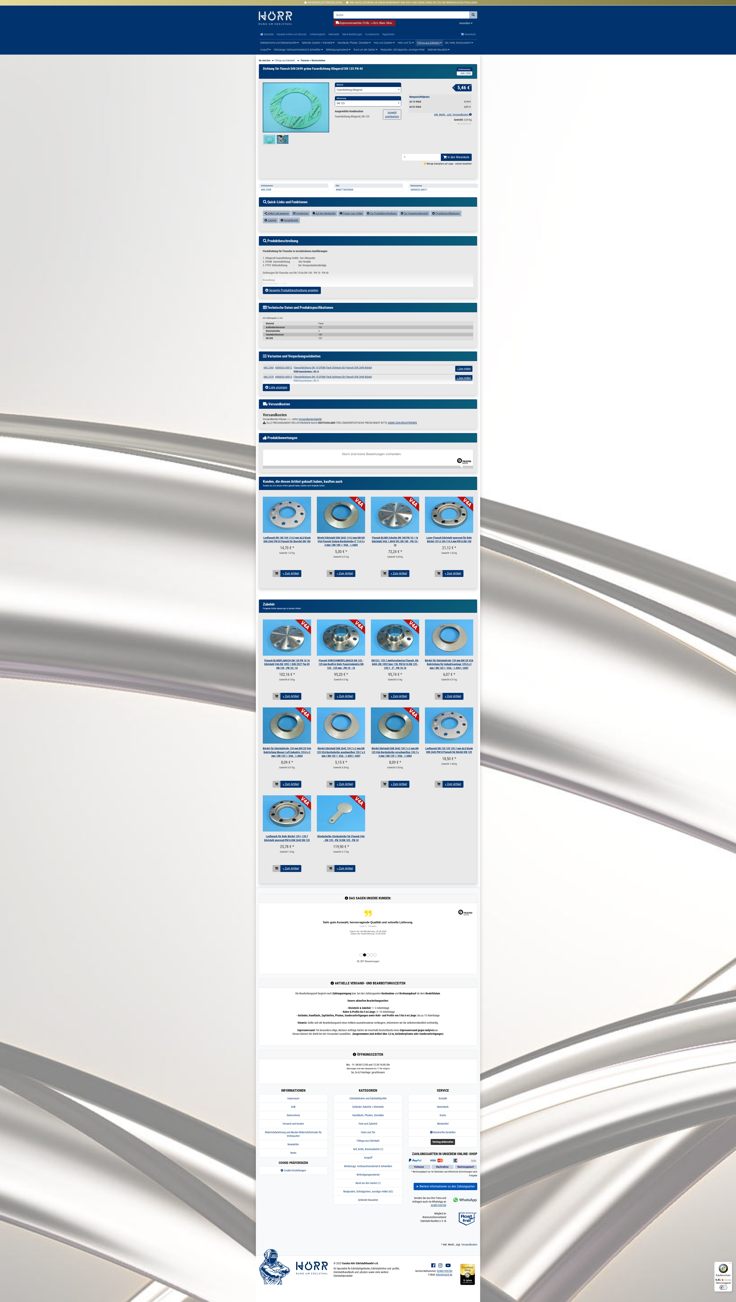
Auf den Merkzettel (325, 213)
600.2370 (269, 376)
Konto (443, 1115)
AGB (293, 1106)
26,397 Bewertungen (368, 961)
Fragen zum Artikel (352, 213)
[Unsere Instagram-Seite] (440, 1265)
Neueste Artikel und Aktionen (292, 34)
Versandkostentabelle (310, 419)
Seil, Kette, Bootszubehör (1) (368, 1149)
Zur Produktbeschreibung (383, 213)
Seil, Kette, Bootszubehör (458, 42)
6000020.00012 (283, 367)
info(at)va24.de (444, 1274)
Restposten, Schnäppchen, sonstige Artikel (402, 49)
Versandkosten (469, 1244)
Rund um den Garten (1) (368, 1183)
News (293, 1152)
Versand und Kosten (293, 1123)
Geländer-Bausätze (438, 49)
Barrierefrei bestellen (444, 1132)
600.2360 (269, 367)
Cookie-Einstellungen (294, 1170)
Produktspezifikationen (447, 213)
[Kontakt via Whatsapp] (464, 1199)
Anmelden (465, 23)
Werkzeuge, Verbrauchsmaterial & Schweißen (297, 49)
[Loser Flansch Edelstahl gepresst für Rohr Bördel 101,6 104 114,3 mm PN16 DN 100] (449, 515)
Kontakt (443, 1098)
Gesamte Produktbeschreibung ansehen (293, 290)
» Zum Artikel (291, 573)
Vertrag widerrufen (442, 1141)
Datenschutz (293, 1115)
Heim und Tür (405, 42)
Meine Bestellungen (352, 34)
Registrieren (388, 34)
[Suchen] (473, 15)
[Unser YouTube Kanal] (448, 1265)
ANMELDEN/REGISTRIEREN (402, 422)
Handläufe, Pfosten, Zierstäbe (353, 42)
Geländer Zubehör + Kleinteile (317, 42)
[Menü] (730, 1264)
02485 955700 (438, 1205)
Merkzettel (334, 34)
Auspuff (264, 49)
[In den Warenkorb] (277, 573)
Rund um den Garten (365, 49)
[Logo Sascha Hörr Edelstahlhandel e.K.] (293, 18)
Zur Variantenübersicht (415, 213)
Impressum (293, 1098)
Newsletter (293, 1144)
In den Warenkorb (458, 157)
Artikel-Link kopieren (278, 213)
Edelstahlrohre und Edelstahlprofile (278, 42)
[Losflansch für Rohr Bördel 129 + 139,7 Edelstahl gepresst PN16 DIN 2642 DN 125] (287, 813)
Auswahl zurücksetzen (392, 114)
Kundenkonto (372, 34)
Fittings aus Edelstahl (428, 42)
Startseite (268, 34)
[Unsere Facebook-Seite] (433, 1265)
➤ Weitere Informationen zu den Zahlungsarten (445, 1186)
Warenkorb (470, 34)
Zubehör (272, 220)
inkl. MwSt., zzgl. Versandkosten (451, 114)
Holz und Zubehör (383, 42)
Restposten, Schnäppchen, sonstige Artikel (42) (368, 1191)
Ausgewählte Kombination (349, 111)
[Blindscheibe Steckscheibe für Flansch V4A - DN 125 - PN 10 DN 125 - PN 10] (341, 813)
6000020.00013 (283, 376)
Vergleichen (302, 213)
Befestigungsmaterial (337, 49)
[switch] (723, 1287)
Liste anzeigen (277, 387)
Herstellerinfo (290, 220)
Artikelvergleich (317, 34)
